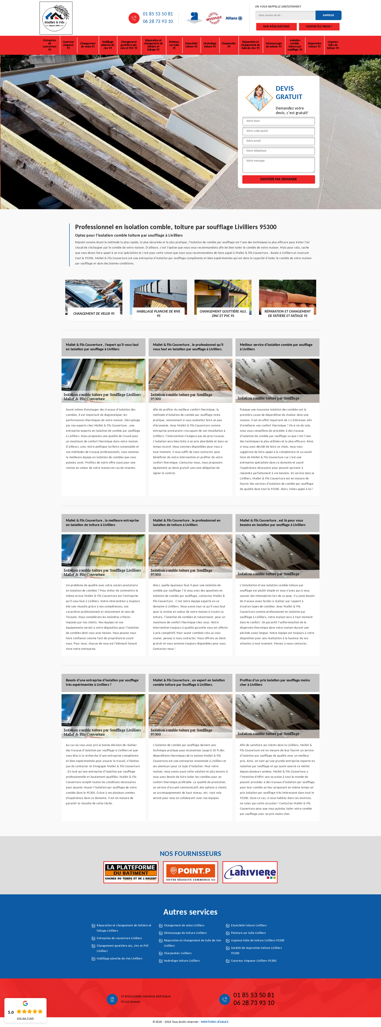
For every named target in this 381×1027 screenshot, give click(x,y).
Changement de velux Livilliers (184, 925)
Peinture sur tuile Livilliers (248, 933)
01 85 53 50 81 (158, 14)
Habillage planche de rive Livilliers (119, 958)
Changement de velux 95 (87, 45)
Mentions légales (214, 1022)
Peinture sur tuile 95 (174, 45)
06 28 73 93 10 (158, 21)
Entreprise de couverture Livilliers (119, 938)
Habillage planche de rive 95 (107, 45)
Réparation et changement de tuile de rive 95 (250, 45)
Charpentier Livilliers (178, 953)
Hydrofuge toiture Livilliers (182, 961)
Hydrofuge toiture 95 (210, 45)
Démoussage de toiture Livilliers (185, 933)
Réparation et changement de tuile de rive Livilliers (192, 943)
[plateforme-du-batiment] (131, 872)
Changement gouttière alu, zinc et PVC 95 (128, 45)
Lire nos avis (25, 1018)
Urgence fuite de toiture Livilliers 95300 (257, 940)
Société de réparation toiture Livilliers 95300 (256, 950)
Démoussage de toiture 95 (274, 45)
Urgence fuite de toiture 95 (333, 45)
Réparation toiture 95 (314, 45)
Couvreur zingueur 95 (68, 45)
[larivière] (250, 872)
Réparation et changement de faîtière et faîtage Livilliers (124, 928)
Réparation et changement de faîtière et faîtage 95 (153, 45)
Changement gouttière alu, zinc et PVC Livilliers (123, 948)
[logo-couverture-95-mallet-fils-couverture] (56, 18)
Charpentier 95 (229, 45)
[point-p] (190, 872)
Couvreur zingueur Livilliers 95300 (253, 961)
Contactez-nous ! (319, 26)
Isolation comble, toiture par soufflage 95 (295, 45)
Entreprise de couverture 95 (49, 45)
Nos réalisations (276, 26)
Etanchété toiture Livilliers (249, 925)
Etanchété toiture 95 (191, 45)
